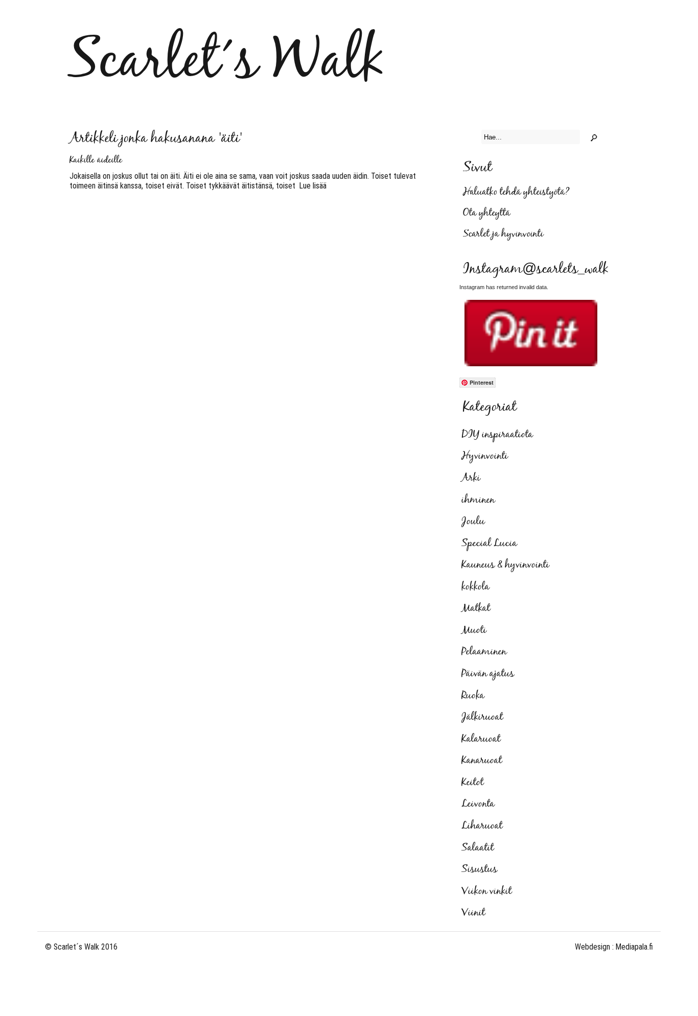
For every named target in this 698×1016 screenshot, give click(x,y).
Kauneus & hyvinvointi (505, 565)
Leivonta (478, 804)
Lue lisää (311, 186)
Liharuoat (481, 826)
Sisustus (479, 869)
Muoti (473, 630)
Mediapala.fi (634, 947)
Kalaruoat (480, 739)
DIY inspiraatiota (497, 435)
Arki (470, 478)
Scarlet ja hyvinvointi (503, 234)
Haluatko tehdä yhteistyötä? (516, 192)
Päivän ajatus (487, 674)
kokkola (475, 587)
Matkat (475, 608)
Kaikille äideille (95, 160)
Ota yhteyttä (486, 213)
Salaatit (477, 848)
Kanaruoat (481, 760)
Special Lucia (489, 543)
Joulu (473, 521)
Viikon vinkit (486, 891)
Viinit (473, 913)
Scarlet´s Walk (226, 62)
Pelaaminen (483, 652)
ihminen (478, 500)
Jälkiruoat (482, 717)
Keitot (472, 782)
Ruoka (472, 696)
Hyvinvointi (484, 456)
